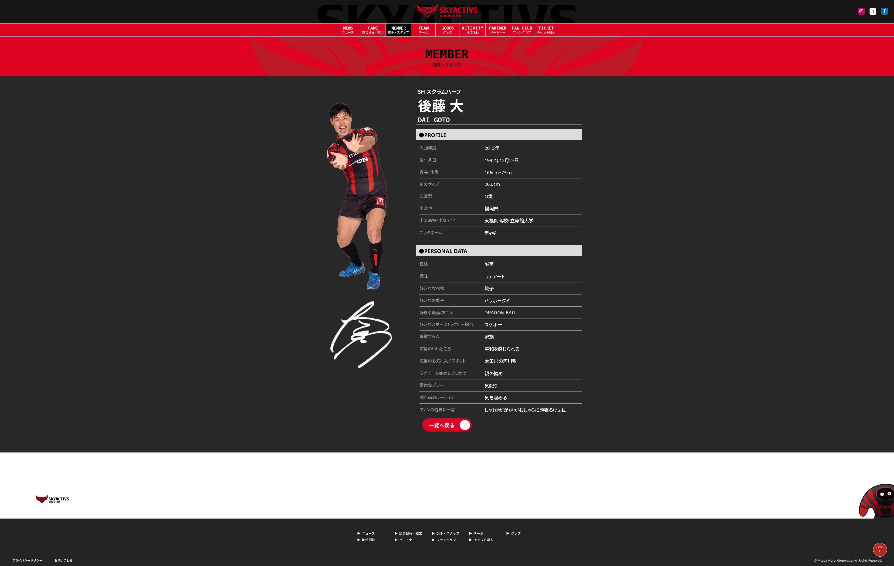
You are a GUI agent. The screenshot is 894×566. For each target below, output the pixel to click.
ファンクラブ (446, 540)
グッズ (516, 533)
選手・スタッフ (448, 533)
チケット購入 (483, 540)
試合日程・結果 (410, 533)
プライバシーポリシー (27, 560)
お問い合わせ (63, 560)
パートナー (407, 540)
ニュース (368, 533)
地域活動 (368, 540)
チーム (479, 533)
